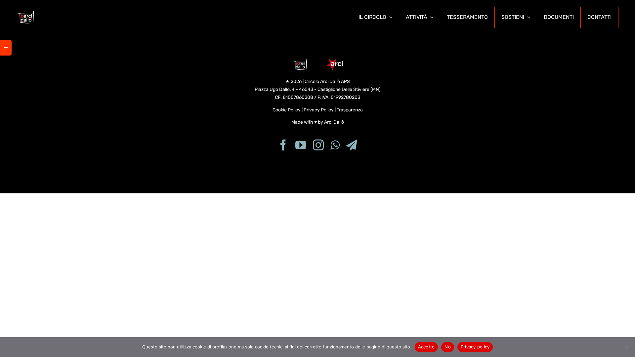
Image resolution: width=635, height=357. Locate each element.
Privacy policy (475, 346)
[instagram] (318, 144)
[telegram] (351, 144)
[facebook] (283, 144)
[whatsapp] (335, 144)
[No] (626, 347)
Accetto (426, 346)
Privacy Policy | (320, 110)
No (447, 346)
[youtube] (300, 144)
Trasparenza (350, 110)
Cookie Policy (287, 110)
